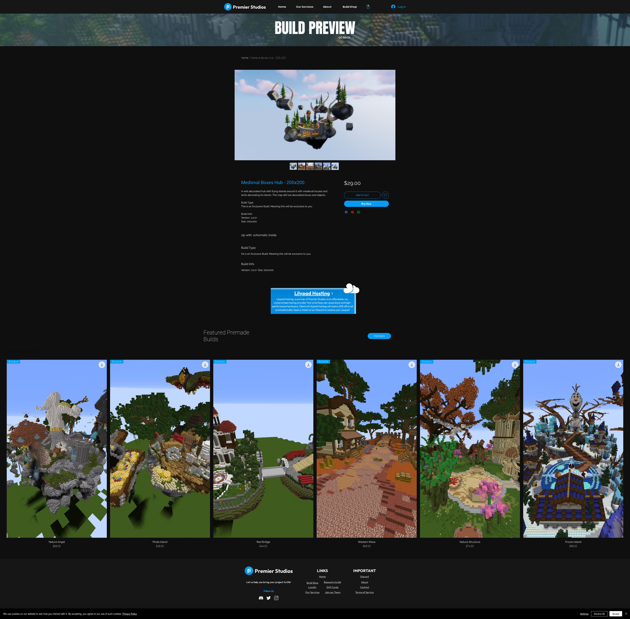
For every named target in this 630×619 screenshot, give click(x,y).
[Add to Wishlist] (385, 195)
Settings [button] (584, 613)
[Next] (332, 293)
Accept (615, 613)
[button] (368, 7)
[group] (315, 454)
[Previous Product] (2, 449)
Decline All (599, 613)
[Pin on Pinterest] (352, 212)
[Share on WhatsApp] (359, 212)
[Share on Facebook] (346, 212)
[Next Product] (628, 449)
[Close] (626, 613)
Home (244, 57)
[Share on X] (365, 212)
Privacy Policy (130, 613)
